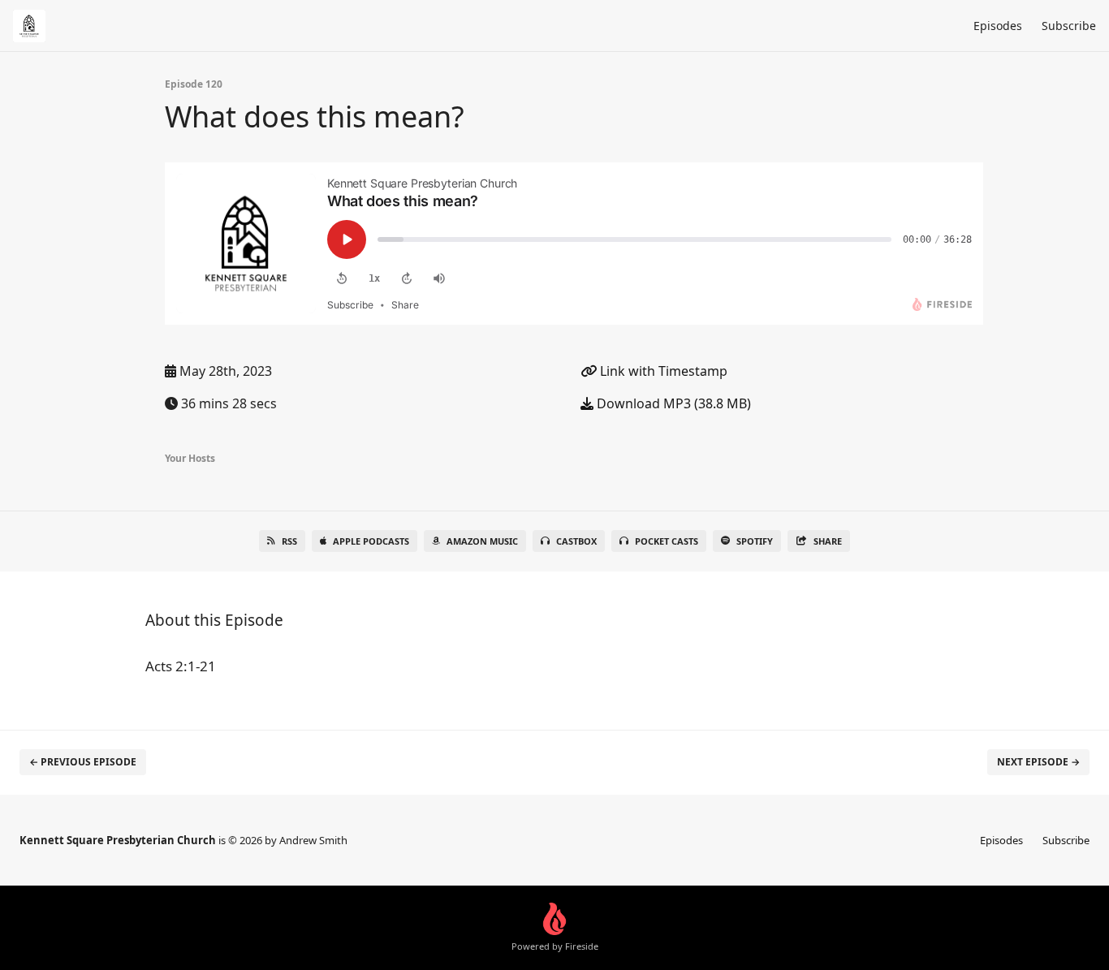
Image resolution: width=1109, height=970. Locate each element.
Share (827, 541)
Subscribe (1069, 25)
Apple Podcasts (371, 541)
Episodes (997, 25)
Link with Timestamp (662, 371)
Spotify (754, 541)
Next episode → (1038, 762)
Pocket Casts (666, 541)
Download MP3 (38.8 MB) (672, 403)
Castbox (576, 541)
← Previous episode (82, 762)
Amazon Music (482, 541)
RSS (289, 541)
